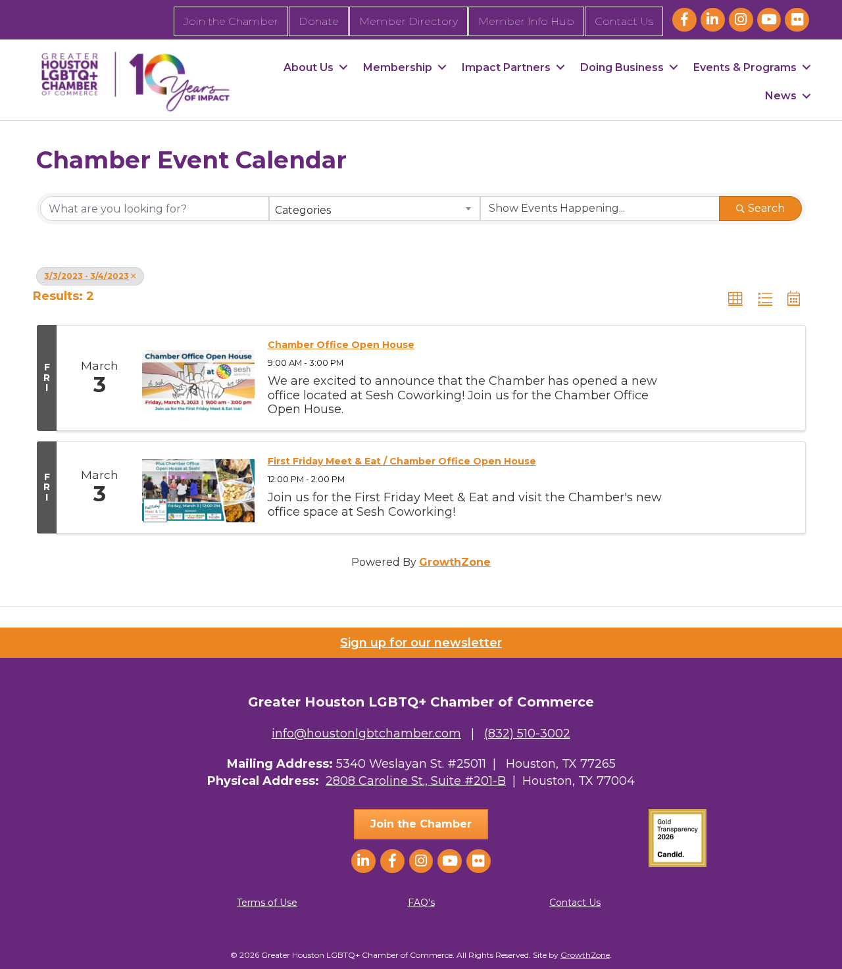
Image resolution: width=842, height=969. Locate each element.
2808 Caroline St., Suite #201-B (416, 781)
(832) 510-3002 (527, 733)
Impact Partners (506, 67)
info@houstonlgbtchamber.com (366, 733)
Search (766, 208)
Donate (319, 21)
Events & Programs (745, 67)
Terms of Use (267, 902)
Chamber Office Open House (341, 345)
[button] (735, 299)
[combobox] (375, 208)
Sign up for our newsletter (421, 642)
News (781, 95)
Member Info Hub (526, 21)
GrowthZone (455, 562)
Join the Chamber (231, 21)
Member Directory (408, 21)
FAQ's (421, 902)
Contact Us (624, 21)
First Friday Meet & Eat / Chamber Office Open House (402, 461)
